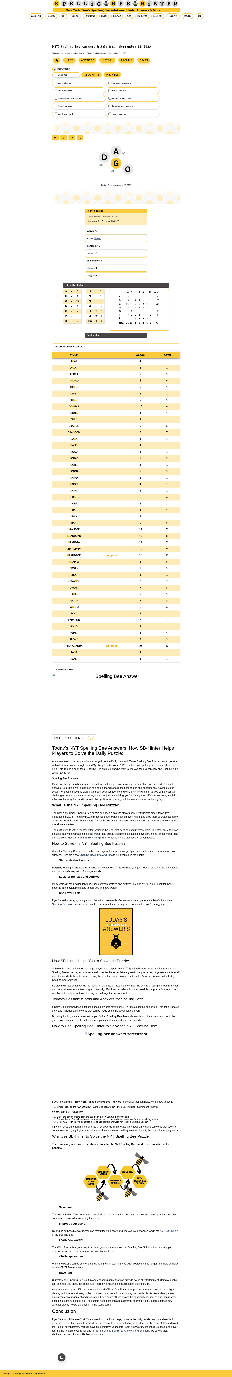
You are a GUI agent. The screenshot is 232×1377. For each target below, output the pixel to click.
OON (74, 484)
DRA (74, 419)
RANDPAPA (73, 549)
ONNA (74, 471)
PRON (74, 639)
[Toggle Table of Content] (89, 738)
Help (199, 16)
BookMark (157, 16)
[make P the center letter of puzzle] (112, 173)
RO (74, 575)
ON (74, 465)
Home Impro (90, 16)
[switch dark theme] (61, 1357)
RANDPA (74, 542)
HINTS (69, 60)
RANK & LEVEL (36, 16)
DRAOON (74, 432)
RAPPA (74, 562)
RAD (74, 510)
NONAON (74, 581)
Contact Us (173, 16)
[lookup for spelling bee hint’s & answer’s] (56, 60)
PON (73, 633)
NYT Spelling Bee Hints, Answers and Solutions (123, 1330)
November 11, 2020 (110, 221)
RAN (74, 516)
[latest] (81, 138)
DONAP (74, 406)
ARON (74, 387)
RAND (74, 523)
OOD (74, 478)
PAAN (74, 600)
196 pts (97, 238)
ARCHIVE (126, 60)
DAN (73, 393)
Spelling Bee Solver (152, 765)
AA (74, 439)
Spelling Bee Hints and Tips (96, 855)
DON (74, 413)
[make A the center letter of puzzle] (116, 153)
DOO (73, 400)
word (74, 355)
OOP (73, 490)
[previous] (64, 138)
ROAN (74, 568)
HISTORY (107, 60)
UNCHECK (112, 74)
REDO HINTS (92, 74)
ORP (74, 503)
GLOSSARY (51, 16)
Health (104, 16)
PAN (74, 613)
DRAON (74, 426)
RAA (74, 652)
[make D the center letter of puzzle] (104, 159)
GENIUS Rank (169, 1231)
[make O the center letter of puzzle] (127, 171)
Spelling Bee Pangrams (92, 837)
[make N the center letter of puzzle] (124, 155)
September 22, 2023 (122, 185)
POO (73, 626)
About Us (187, 16)
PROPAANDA (74, 646)
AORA (74, 374)
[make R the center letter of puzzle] (101, 167)
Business (75, 16)
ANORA (74, 380)
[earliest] (56, 138)
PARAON (74, 620)
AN (73, 445)
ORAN (74, 587)
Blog (129, 16)
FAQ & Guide (142, 16)
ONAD (73, 458)
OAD (73, 452)
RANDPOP (74, 555)
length (140, 355)
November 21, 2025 (110, 217)
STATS (144, 60)
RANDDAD (74, 536)
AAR (74, 361)
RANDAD (74, 529)
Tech (63, 16)
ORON (74, 497)
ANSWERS (87, 60)
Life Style (117, 16)
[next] (72, 138)
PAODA (74, 607)
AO (73, 368)
